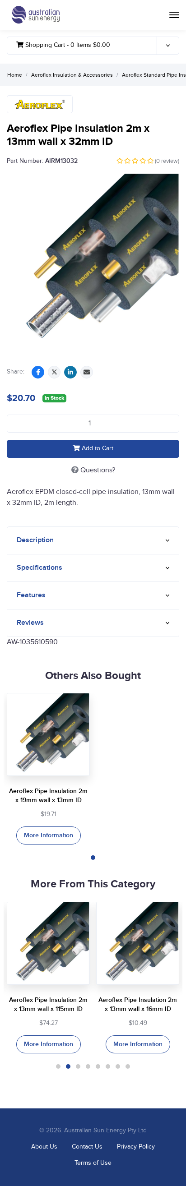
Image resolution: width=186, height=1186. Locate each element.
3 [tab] (78, 1066)
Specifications (39, 567)
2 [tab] (68, 1066)
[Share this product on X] (54, 372)
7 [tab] (118, 1066)
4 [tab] (88, 1066)
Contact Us (87, 1146)
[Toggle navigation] (174, 15)
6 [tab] (108, 1066)
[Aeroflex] (40, 104)
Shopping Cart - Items (66, 45)
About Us (44, 1146)
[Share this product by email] (86, 372)
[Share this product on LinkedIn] (70, 372)
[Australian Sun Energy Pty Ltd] (35, 15)
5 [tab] (98, 1066)
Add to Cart (96, 448)
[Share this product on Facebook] (38, 372)
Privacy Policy (136, 1146)
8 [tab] (128, 1066)
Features (31, 595)
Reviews (30, 622)
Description (35, 540)
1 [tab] (93, 857)
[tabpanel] (48, 769)
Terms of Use (93, 1163)
